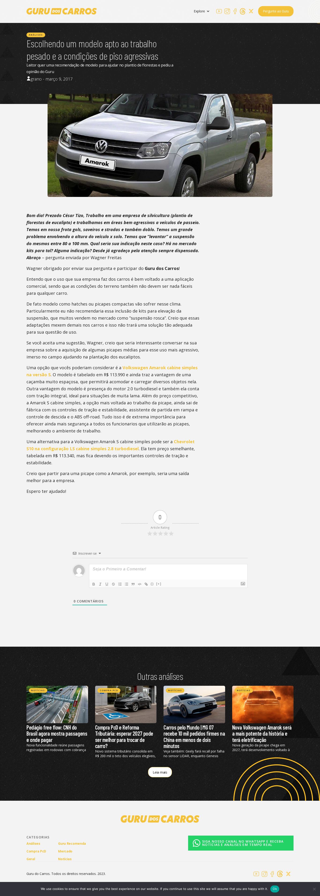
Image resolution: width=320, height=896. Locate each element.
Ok (275, 889)
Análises (36, 34)
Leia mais (160, 772)
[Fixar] (113, 584)
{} (152, 584)
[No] (314, 889)
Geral (30, 859)
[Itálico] (100, 584)
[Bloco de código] (139, 584)
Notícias (38, 690)
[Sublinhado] (107, 584)
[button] (201, 11)
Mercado (65, 851)
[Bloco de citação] (133, 584)
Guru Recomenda (72, 843)
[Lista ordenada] (120, 584)
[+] (158, 584)
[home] (61, 11)
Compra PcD (109, 690)
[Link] (146, 584)
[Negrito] (93, 584)
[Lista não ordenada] (126, 584)
